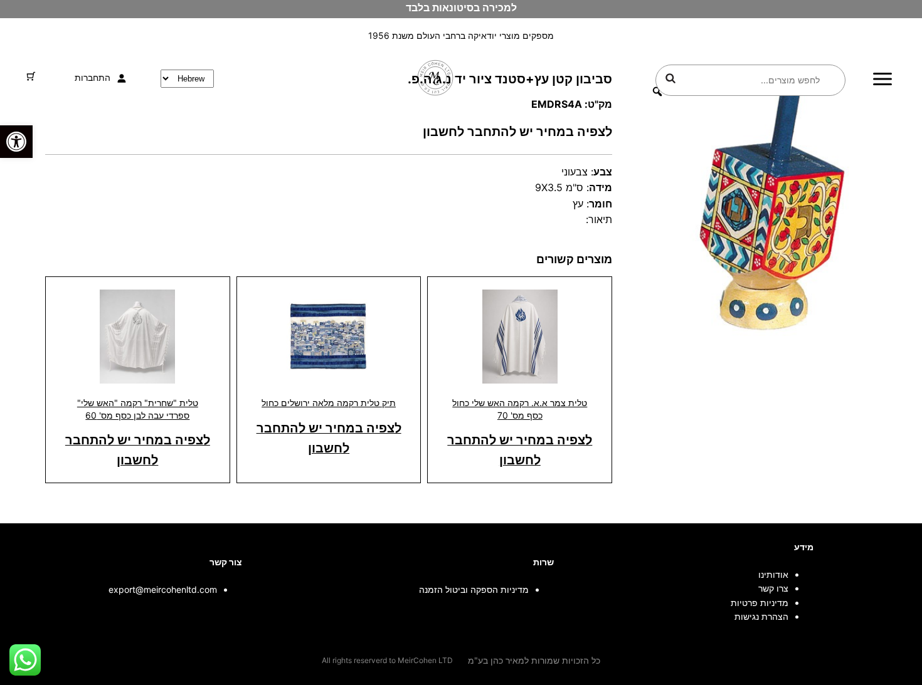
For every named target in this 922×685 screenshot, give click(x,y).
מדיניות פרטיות (759, 602)
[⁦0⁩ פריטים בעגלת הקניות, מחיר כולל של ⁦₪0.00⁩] (31, 76)
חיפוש (670, 78)
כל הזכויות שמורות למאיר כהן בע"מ (534, 660)
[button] (16, 141)
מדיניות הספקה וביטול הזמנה (474, 589)
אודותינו (773, 574)
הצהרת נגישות (761, 616)
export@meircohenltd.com (163, 589)
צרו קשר (773, 588)
